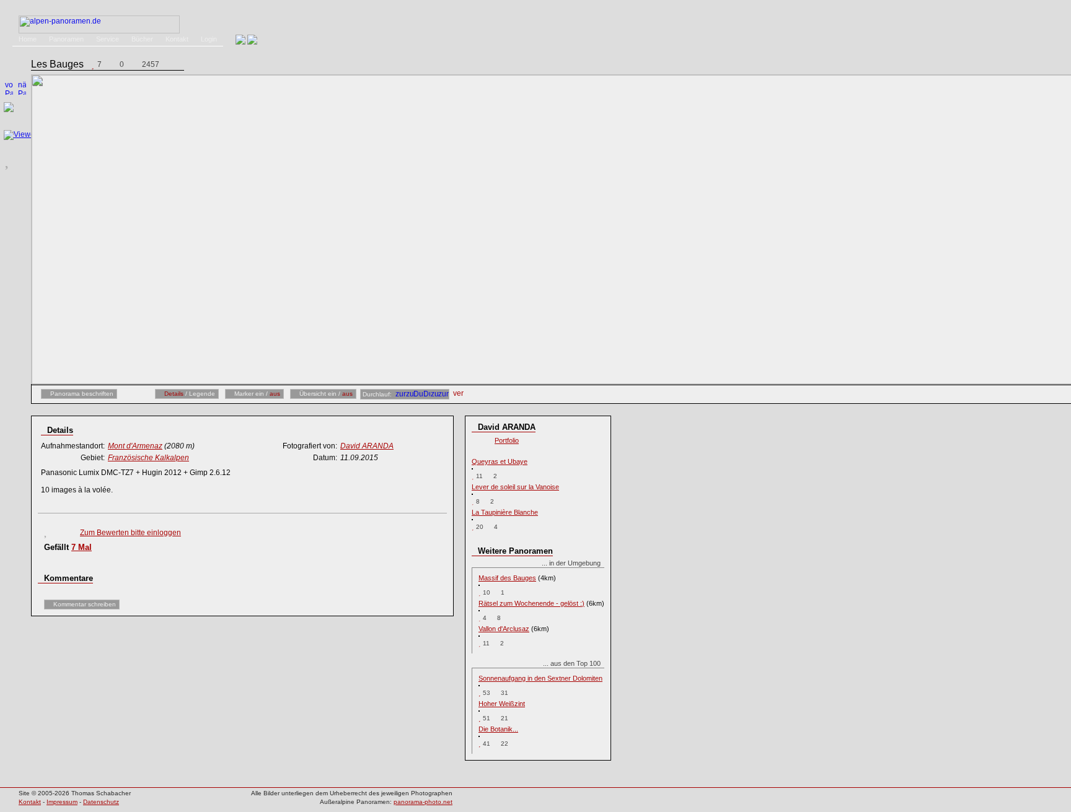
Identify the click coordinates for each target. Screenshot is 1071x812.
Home (28, 39)
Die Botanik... (498, 729)
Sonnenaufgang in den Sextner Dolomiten (540, 678)
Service (107, 39)
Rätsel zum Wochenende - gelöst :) (531, 603)
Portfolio (507, 440)
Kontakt (176, 39)
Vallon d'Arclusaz (503, 628)
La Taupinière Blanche (505, 512)
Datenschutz (101, 801)
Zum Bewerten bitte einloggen (130, 532)
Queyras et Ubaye (499, 461)
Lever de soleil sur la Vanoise (515, 487)
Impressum (61, 801)
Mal (81, 547)
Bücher (142, 39)
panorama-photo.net (423, 801)
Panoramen (66, 39)
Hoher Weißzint (501, 703)
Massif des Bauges (507, 578)
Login (209, 39)
